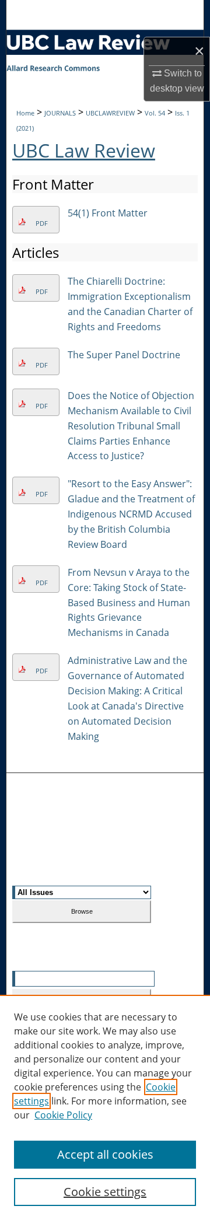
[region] (105, 1107)
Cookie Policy (63, 1115)
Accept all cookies (105, 1154)
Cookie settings (105, 1192)
